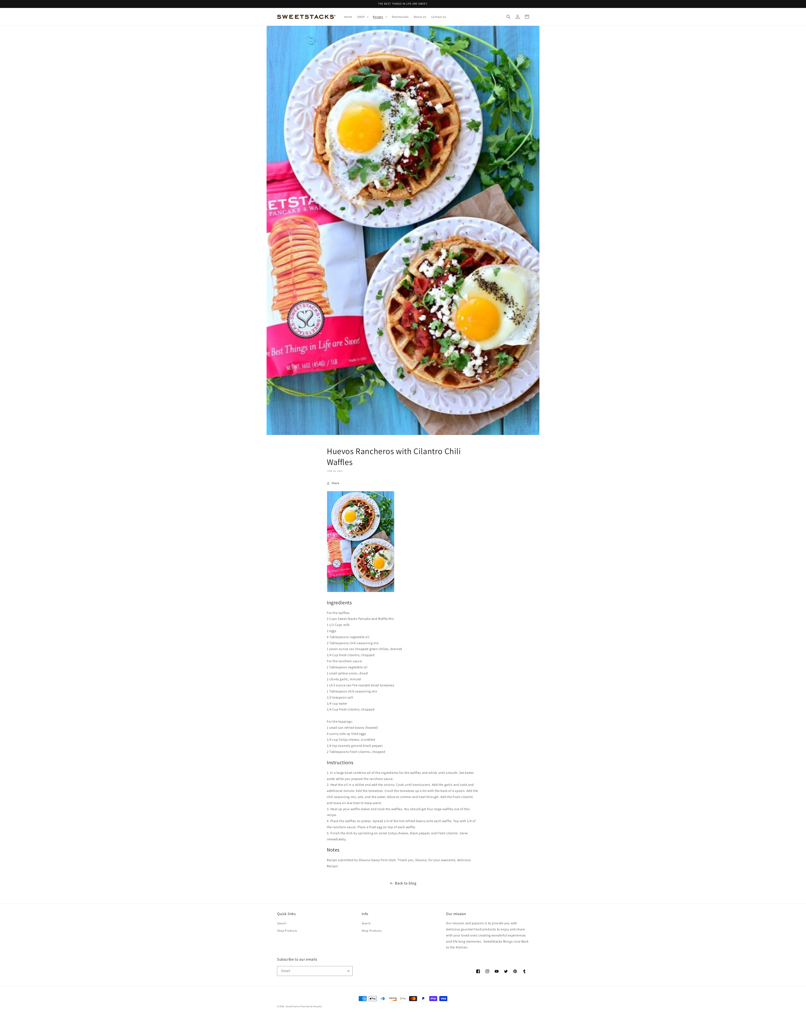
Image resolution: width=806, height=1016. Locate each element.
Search (281, 923)
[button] (362, 16)
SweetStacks (293, 1006)
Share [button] (335, 483)
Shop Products (287, 930)
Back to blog (405, 883)
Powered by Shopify (311, 1006)
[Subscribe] (347, 971)
